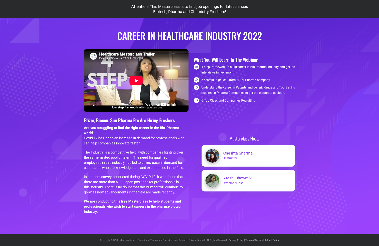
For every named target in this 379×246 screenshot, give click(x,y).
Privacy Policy (236, 240)
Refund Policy (272, 240)
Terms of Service (254, 240)
